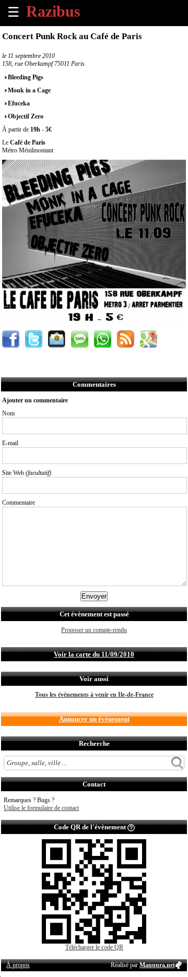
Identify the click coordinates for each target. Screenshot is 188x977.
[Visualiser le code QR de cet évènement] (94, 941)
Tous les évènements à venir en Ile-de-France (94, 694)
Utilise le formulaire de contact (41, 808)
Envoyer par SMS (79, 339)
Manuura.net (157, 965)
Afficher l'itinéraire (148, 339)
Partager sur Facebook (10, 339)
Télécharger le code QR (94, 947)
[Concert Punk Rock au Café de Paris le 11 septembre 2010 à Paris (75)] (94, 323)
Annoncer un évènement (94, 719)
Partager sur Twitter (33, 339)
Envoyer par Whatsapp (102, 339)
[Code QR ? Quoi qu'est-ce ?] (131, 827)
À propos (18, 965)
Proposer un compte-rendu (94, 630)
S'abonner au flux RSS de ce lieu (125, 339)
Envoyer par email (56, 339)
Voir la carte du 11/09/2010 (94, 654)
